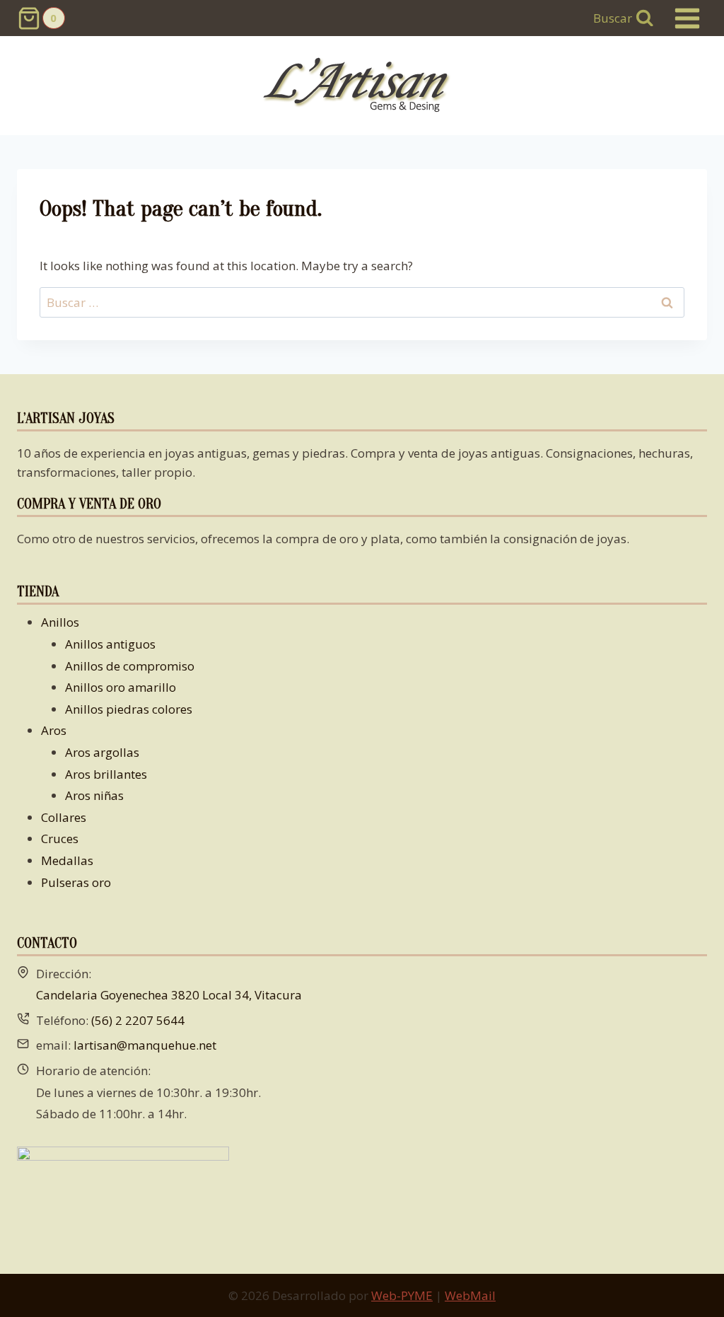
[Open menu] (687, 18)
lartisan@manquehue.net (145, 1045)
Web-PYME (402, 1295)
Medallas (67, 860)
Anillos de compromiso (129, 666)
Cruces (59, 838)
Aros (53, 730)
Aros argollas (102, 752)
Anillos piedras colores (128, 709)
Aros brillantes (106, 774)
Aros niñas (94, 795)
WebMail (470, 1295)
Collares (63, 817)
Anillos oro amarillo (120, 687)
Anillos (60, 622)
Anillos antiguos (110, 644)
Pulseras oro (76, 882)
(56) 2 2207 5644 (138, 1020)
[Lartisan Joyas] (362, 86)
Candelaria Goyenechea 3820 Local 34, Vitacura (169, 995)
